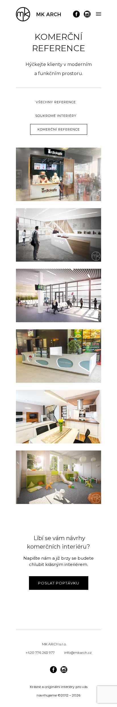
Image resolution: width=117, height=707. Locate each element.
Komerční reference (58, 129)
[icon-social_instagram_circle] (87, 14)
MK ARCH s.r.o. (54, 644)
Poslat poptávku (58, 583)
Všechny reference (56, 102)
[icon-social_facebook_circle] (78, 14)
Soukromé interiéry (55, 116)
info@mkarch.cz (78, 652)
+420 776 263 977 (40, 652)
